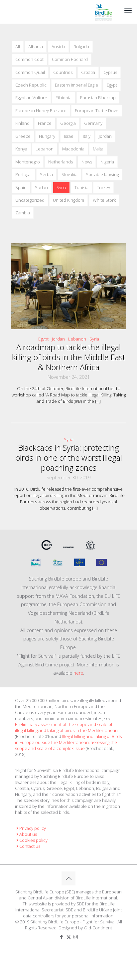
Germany (93, 123)
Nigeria (107, 162)
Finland (22, 123)
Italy (86, 136)
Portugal (23, 174)
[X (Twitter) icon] (68, 936)
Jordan (105, 136)
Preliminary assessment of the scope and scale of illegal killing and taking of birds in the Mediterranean (66, 727)
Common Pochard (70, 59)
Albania (35, 47)
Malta (98, 149)
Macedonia (73, 149)
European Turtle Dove (96, 111)
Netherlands (60, 162)
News (86, 162)
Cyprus (110, 72)
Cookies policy (33, 840)
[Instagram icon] (75, 936)
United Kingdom (68, 200)
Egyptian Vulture (31, 98)
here (78, 673)
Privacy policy (32, 828)
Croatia (88, 72)
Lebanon (45, 149)
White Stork (104, 200)
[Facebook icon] (61, 936)
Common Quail (30, 72)
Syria (61, 187)
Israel (69, 136)
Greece (23, 136)
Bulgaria (81, 47)
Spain (21, 187)
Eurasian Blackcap (98, 98)
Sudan (41, 187)
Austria (58, 47)
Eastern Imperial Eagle (76, 85)
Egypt (112, 85)
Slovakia (69, 174)
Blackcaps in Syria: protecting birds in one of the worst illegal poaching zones (68, 457)
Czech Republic (31, 85)
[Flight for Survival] (103, 11)
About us (28, 834)
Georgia (68, 123)
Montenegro (27, 162)
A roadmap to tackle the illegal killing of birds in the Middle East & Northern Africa (68, 357)
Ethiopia (63, 98)
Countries (62, 72)
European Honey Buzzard (41, 111)
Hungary (47, 136)
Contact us (29, 846)
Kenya (21, 149)
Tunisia (81, 187)
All (17, 47)
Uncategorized (30, 200)
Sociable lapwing (102, 174)
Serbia (46, 174)
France (45, 123)
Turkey (103, 187)
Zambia (22, 213)
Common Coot (29, 59)
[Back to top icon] (68, 878)
